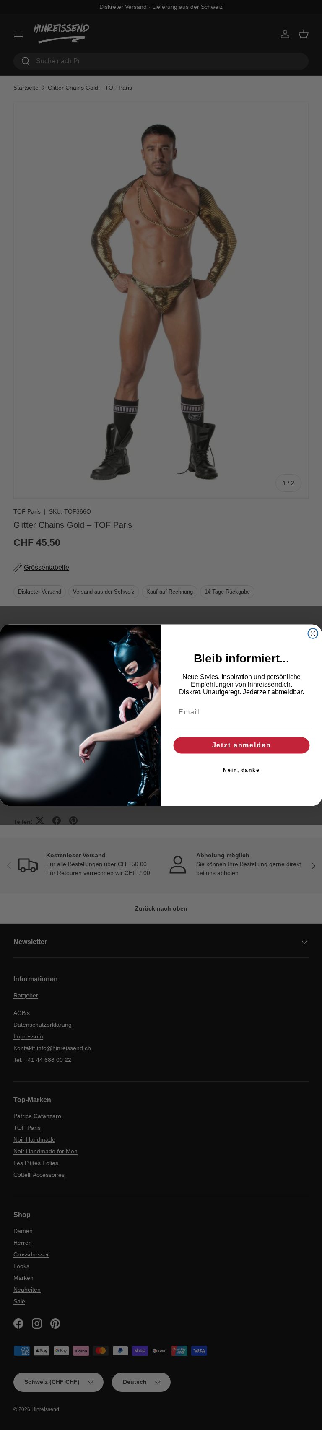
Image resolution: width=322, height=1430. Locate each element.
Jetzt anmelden (241, 745)
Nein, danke (241, 770)
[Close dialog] (313, 633)
